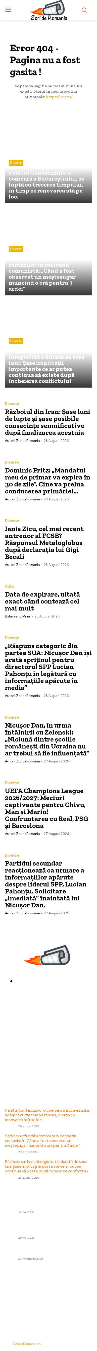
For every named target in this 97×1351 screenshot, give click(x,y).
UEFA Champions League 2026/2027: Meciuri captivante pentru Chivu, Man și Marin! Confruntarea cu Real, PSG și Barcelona (46, 808)
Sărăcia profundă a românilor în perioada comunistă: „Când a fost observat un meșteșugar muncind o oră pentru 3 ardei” (42, 1140)
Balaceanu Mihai (18, 616)
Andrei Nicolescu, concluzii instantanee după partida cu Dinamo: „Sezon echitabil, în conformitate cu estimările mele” (45, 1226)
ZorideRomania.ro (27, 1344)
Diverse (16, 163)
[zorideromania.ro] (48, 10)
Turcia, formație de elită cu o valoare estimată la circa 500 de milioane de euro (48, 1249)
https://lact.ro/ (59, 96)
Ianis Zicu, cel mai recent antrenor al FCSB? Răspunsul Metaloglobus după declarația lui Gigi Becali (44, 543)
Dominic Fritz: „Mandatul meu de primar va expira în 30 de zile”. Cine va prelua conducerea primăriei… (47, 480)
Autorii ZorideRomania (22, 441)
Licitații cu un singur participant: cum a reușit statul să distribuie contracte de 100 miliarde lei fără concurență (48, 1200)
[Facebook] (10, 981)
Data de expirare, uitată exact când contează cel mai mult (42, 601)
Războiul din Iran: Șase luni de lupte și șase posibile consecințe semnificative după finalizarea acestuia (47, 422)
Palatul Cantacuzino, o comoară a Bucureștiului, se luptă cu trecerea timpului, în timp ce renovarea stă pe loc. (47, 1115)
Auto (9, 586)
